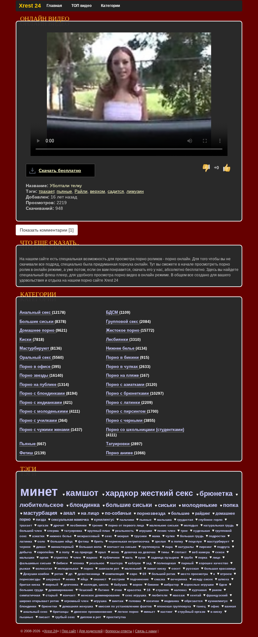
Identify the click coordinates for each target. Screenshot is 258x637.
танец (201, 606)
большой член (31, 530)
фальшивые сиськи (36, 563)
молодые (191, 525)
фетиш (84, 541)
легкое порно (128, 611)
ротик (59, 574)
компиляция (115, 574)
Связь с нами (146, 631)
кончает (69, 595)
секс (109, 536)
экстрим (119, 579)
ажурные (53, 579)
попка (230, 505)
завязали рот (109, 568)
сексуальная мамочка (70, 519)
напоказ (181, 590)
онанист (100, 579)
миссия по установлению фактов (125, 606)
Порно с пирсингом (126, 411)
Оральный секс (36, 357)
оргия (44, 557)
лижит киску (157, 568)
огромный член (76, 601)
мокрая (123, 536)
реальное (97, 563)
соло (41, 541)
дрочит (59, 525)
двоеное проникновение (93, 611)
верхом (97, 191)
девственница (89, 574)
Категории (110, 5)
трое (185, 530)
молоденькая (68, 568)
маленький (134, 568)
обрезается (194, 601)
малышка (165, 519)
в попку (177, 541)
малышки (27, 557)
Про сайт (69, 631)
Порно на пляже (123, 375)
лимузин (135, 191)
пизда (41, 519)
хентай (196, 595)
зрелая (161, 541)
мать (129, 557)
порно (89, 568)
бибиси (62, 563)
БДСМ (112, 312)
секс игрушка (136, 595)
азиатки (38, 536)
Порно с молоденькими (44, 411)
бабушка (121, 584)
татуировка (73, 530)
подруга (224, 546)
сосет (176, 568)
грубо (189, 557)
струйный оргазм (192, 611)
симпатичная (30, 595)
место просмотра (195, 574)
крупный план (99, 530)
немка (71, 579)
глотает (181, 552)
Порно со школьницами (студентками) (145, 429)
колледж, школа (96, 584)
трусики (141, 536)
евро (134, 574)
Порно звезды (34, 375)
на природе (84, 552)
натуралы (186, 546)
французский (217, 595)
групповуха (151, 546)
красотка (134, 590)
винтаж (118, 601)
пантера (117, 563)
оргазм (43, 525)
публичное (112, 557)
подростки (217, 536)
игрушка (101, 601)
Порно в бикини (123, 357)
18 (149, 590)
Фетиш (27, 452)
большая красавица (220, 568)
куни (142, 557)
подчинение (140, 579)
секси (220, 552)
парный (187, 563)
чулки (170, 536)
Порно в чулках (122, 366)
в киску (216, 611)
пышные (27, 617)
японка (79, 563)
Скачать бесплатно (60, 170)
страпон (163, 590)
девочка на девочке (140, 552)
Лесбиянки (117, 339)
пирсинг (206, 546)
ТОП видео (81, 5)
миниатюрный (63, 546)
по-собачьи (118, 513)
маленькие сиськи (164, 525)
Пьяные (28, 443)
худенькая (202, 530)
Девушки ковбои (36, 574)
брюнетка (216, 493)
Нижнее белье (121, 348)
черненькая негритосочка (129, 541)
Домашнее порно (38, 330)
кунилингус (104, 519)
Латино (104, 590)
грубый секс (65, 617)
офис (215, 606)
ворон (138, 584)
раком (217, 590)
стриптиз (61, 557)
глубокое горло (211, 519)
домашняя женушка (78, 606)
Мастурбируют (35, 348)
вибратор (172, 584)
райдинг (203, 513)
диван (41, 546)
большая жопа (91, 546)
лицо (217, 557)
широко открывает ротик (40, 601)
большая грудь (192, 536)
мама (156, 536)
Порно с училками (39, 420)
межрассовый (88, 536)
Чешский (86, 590)
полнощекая (167, 563)
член (77, 557)
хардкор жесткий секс (150, 493)
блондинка (85, 505)
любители (160, 595)
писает (45, 617)
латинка (26, 541)
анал (69, 513)
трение (98, 525)
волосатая (44, 568)
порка (203, 557)
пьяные (64, 191)
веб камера (201, 552)
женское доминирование (101, 595)
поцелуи (195, 541)
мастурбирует (218, 541)
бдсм (223, 584)
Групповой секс (122, 321)
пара (169, 546)
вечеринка (179, 579)
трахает (46, 191)
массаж (179, 595)
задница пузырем (165, 557)
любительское (42, 505)
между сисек (203, 579)
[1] (47, 229)
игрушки (146, 530)
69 (145, 574)
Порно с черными (125, 420)
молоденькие (200, 505)
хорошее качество (214, 563)
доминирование (61, 590)
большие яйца (62, 541)
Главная (54, 5)
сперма (53, 530)
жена (115, 552)
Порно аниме (120, 452)
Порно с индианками (41, 402)
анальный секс (35, 611)
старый (52, 595)
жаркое (92, 557)
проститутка (116, 617)
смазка (160, 579)
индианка (172, 601)
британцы (61, 611)
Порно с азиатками (126, 384)
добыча (26, 552)
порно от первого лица (126, 525)
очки (119, 590)
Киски (26, 339)
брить (99, 541)
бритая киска (30, 584)
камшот (83, 493)
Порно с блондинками (43, 393)
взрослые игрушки (199, 584)
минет (40, 491)
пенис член (166, 530)
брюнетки (50, 606)
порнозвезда (152, 513)
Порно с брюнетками (128, 393)
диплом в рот (91, 617)
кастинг (166, 611)
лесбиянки (78, 525)
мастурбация (41, 513)
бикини (154, 584)
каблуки (135, 563)
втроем (226, 574)
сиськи (167, 505)
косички (153, 601)
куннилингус (218, 601)
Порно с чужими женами (45, 429)
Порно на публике (39, 384)
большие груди (32, 590)
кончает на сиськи (122, 546)
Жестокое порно (123, 330)
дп (71, 574)
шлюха (224, 579)
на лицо (90, 513)
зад (149, 563)
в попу (64, 552)
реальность (125, 530)
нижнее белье (61, 536)
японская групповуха (174, 606)
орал (102, 552)
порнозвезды (31, 579)
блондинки (28, 606)
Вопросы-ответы (118, 631)
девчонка (71, 584)
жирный (52, 584)
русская (193, 568)
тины (165, 552)
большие (181, 513)
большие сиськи (130, 505)
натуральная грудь (219, 525)
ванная (230, 606)
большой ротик (164, 574)
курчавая (200, 590)
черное (26, 546)
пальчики (127, 519)
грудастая (185, 519)
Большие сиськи (37, 321)
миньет (150, 611)
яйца (85, 579)
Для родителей (91, 631)
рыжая (25, 568)
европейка (46, 552)
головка (135, 601)
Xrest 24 (30, 6)
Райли (81, 191)
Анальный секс (36, 312)
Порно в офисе (36, 366)
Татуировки (118, 443)
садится (116, 191)
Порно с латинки (123, 402)
